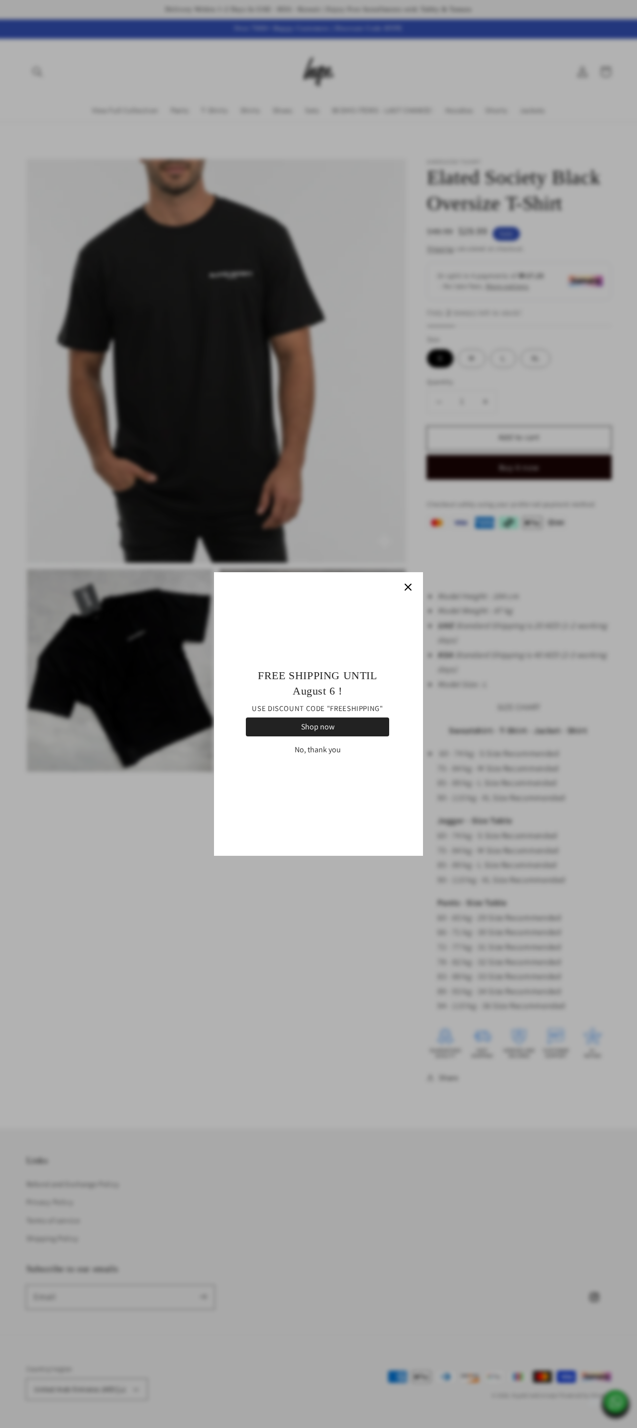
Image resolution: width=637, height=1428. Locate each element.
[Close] (408, 587)
